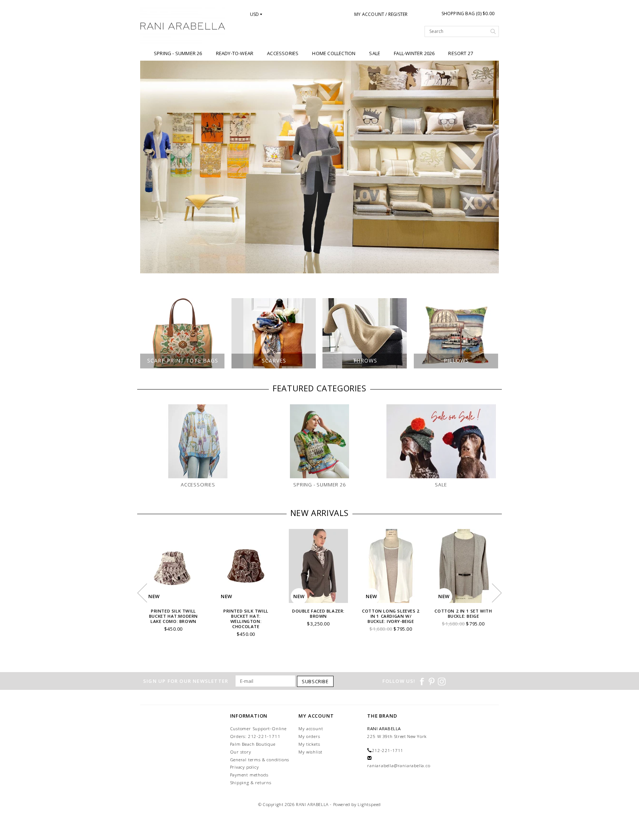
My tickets (309, 744)
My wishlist (310, 752)
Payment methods (249, 775)
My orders (309, 736)
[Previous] (150, 167)
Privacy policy (244, 767)
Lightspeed (369, 804)
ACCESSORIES (282, 53)
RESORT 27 (460, 53)
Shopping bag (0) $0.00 (468, 13)
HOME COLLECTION (333, 53)
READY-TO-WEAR (235, 53)
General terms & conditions (260, 759)
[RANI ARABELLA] (183, 26)
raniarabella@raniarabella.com (401, 765)
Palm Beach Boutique (252, 744)
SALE (374, 53)
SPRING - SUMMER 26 (178, 53)
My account (310, 728)
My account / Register (381, 14)
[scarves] (319, 167)
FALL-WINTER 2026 (414, 53)
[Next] (489, 167)
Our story (240, 752)
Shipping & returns (250, 782)
